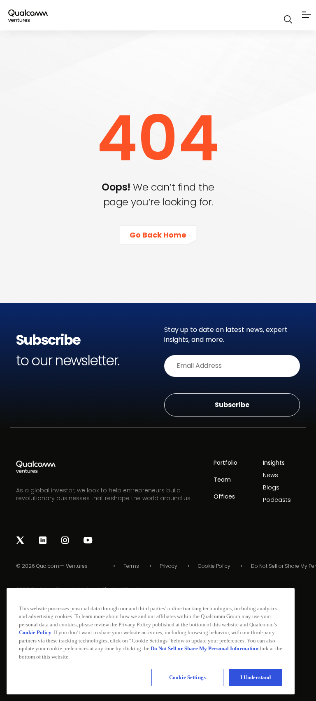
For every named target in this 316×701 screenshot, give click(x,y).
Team (222, 479)
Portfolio (225, 463)
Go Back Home (158, 235)
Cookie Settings (187, 677)
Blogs (271, 487)
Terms (131, 565)
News (270, 475)
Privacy (168, 565)
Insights (274, 463)
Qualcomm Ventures (62, 565)
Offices (224, 496)
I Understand (255, 677)
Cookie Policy (214, 565)
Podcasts (277, 500)
